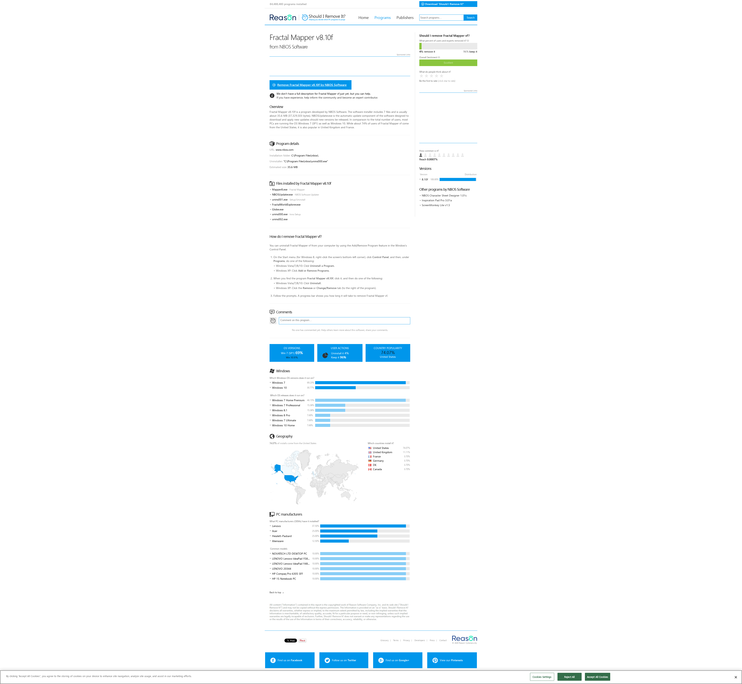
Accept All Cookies (597, 676)
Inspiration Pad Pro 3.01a (437, 200)
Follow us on (344, 660)
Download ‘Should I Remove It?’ (444, 4)
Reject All (569, 676)
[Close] (736, 677)
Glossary (384, 640)
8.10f (425, 179)
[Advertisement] (448, 118)
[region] (371, 677)
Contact (443, 640)
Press (432, 640)
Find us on (290, 660)
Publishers (405, 17)
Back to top (275, 592)
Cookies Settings (542, 676)
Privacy (406, 640)
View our (451, 660)
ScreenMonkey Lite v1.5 (436, 205)
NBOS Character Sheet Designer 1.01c (444, 195)
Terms (396, 640)
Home (363, 17)
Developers (419, 640)
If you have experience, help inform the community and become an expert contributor (327, 97)
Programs (382, 17)
